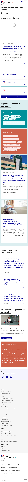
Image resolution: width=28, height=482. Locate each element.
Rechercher (22, 2)
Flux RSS (9, 476)
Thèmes (2, 396)
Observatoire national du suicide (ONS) (8, 435)
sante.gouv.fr (14, 465)
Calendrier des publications (6, 421)
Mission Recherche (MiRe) (6, 433)
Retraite (5, 119)
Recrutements (15, 476)
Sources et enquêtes (5, 414)
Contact (12, 473)
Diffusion (2, 387)
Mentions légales (4, 476)
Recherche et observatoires (6, 431)
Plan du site (23, 473)
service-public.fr (15, 470)
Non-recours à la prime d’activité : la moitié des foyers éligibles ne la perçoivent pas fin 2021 (14, 282)
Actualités (3, 446)
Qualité (2, 389)
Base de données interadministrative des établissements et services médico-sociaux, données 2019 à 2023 (13, 223)
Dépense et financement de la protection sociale (13, 122)
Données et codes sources (6, 391)
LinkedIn (6, 377)
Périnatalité (6, 116)
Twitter (11, 377)
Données (2, 428)
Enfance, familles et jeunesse (10, 150)
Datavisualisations (11, 74)
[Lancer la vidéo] (10, 320)
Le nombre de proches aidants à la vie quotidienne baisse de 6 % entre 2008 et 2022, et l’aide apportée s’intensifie (14, 49)
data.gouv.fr (3, 467)
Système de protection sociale (10, 136)
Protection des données (5, 393)
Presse (2, 448)
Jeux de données (11, 82)
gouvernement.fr (13, 467)
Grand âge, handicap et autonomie (11, 144)
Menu (25, 2)
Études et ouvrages (4, 419)
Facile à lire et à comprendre (6, 425)
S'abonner (17, 473)
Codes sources (10, 90)
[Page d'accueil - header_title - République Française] (12, 458)
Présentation (3, 385)
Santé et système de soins (9, 141)
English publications (4, 423)
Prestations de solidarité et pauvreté (12, 147)
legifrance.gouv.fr (5, 470)
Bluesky (2, 377)
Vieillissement (13, 119)
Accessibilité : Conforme (5, 473)
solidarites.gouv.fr (5, 465)
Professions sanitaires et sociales (11, 139)
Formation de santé (15, 116)
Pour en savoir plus (6, 338)
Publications (3, 417)
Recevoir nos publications (15, 97)
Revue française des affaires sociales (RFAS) (9, 441)
